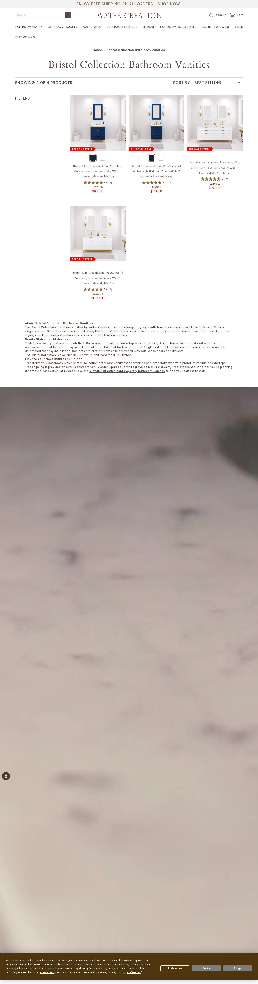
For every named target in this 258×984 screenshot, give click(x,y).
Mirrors (149, 27)
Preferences (175, 968)
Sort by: (182, 82)
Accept (238, 968)
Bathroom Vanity (28, 27)
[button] (218, 15)
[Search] (68, 15)
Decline (206, 968)
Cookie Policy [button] (47, 972)
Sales (239, 27)
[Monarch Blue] (93, 158)
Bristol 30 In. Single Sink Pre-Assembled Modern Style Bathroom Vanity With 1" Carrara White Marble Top (97, 171)
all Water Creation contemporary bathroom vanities (127, 371)
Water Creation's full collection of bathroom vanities (89, 335)
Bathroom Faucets (62, 27)
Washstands (92, 27)
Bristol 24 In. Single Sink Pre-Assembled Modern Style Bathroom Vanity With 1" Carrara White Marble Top (156, 171)
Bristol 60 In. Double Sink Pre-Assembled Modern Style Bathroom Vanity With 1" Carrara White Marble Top (97, 278)
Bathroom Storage (122, 27)
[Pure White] (102, 158)
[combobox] (40, 15)
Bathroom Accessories (178, 27)
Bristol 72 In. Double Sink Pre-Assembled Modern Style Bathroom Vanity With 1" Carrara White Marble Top (215, 168)
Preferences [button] (134, 972)
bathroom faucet (130, 347)
